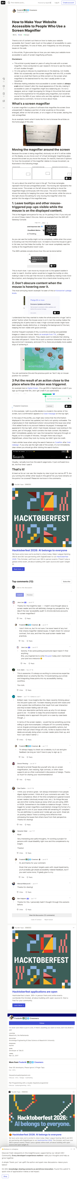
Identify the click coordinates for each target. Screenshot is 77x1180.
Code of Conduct (36, 919)
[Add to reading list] (4, 95)
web (20, 35)
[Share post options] (4, 108)
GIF (69, 178)
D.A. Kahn (21, 670)
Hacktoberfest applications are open (34, 991)
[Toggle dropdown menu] (70, 484)
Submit (19, 595)
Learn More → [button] (19, 1005)
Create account (68, 3)
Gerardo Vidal (22, 831)
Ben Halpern (21, 898)
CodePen (58, 442)
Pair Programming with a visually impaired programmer (28, 1084)
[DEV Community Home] (3, 3)
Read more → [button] (18, 569)
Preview (29, 595)
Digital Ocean (33, 388)
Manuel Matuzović (24, 884)
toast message (49, 414)
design (26, 35)
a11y (15, 35)
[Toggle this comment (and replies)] (13, 605)
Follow (42, 1023)
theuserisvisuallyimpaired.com (21, 1076)
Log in (57, 3)
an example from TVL (47, 334)
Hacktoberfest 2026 (44, 1140)
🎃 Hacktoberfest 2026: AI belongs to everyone (35, 1134)
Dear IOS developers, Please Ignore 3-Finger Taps (26, 1069)
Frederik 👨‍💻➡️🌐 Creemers (27, 10)
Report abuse (49, 919)
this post (48, 656)
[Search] (9, 2)
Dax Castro (21, 788)
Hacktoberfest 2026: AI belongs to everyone (39, 550)
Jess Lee (20, 602)
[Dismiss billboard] (74, 1149)
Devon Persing (22, 763)
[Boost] (4, 101)
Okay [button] (5, 1176)
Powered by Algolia (44, 2)
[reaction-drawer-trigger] (3, 80)
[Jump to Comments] (4, 87)
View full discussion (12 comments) (42, 915)
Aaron (19, 696)
